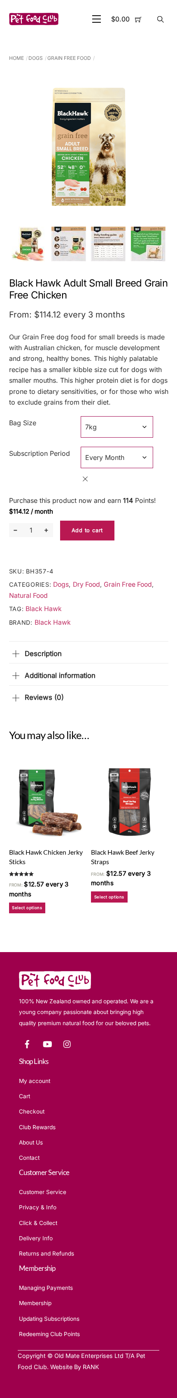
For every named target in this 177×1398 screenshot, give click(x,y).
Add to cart (87, 530)
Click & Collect (38, 1223)
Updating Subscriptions (49, 1318)
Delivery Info (36, 1238)
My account (34, 1081)
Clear (85, 479)
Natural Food (28, 595)
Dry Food (86, 584)
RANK (91, 1366)
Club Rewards (37, 1127)
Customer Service (42, 1192)
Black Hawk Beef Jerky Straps (122, 856)
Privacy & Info (37, 1207)
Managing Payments (46, 1287)
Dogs (35, 58)
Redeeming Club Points (49, 1334)
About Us (31, 1142)
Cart (24, 1096)
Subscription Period (39, 453)
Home (16, 58)
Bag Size (22, 423)
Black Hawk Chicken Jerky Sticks (46, 856)
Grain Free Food (69, 58)
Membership (35, 1303)
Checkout (31, 1111)
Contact (29, 1157)
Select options (27, 907)
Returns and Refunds (46, 1253)
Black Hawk (44, 609)
